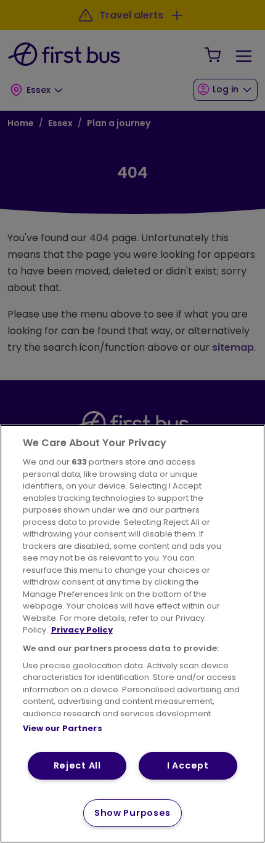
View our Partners (62, 728)
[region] (132, 634)
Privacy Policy (82, 630)
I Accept (188, 765)
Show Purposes (132, 813)
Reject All (77, 765)
